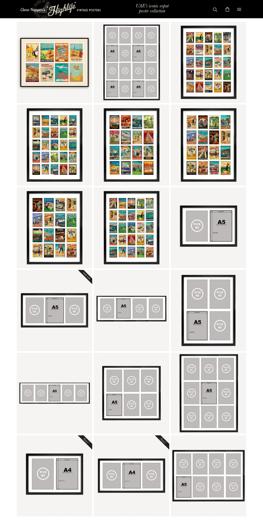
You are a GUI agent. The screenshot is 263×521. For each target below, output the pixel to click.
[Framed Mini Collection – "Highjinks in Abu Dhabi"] (208, 145)
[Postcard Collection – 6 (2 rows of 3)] (131, 393)
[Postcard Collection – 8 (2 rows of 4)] (208, 475)
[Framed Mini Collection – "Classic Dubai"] (54, 145)
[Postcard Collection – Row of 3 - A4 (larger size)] (131, 475)
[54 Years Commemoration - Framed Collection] (54, 62)
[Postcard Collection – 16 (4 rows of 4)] (131, 62)
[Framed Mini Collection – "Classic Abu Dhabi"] (208, 62)
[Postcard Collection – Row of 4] (131, 310)
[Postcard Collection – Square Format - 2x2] (208, 310)
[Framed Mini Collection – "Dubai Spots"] (131, 145)
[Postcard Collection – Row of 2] (208, 227)
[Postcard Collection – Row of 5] (54, 393)
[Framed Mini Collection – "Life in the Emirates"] (131, 227)
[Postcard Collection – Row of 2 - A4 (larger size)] (54, 475)
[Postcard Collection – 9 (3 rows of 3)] (208, 393)
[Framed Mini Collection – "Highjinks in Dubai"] (54, 227)
